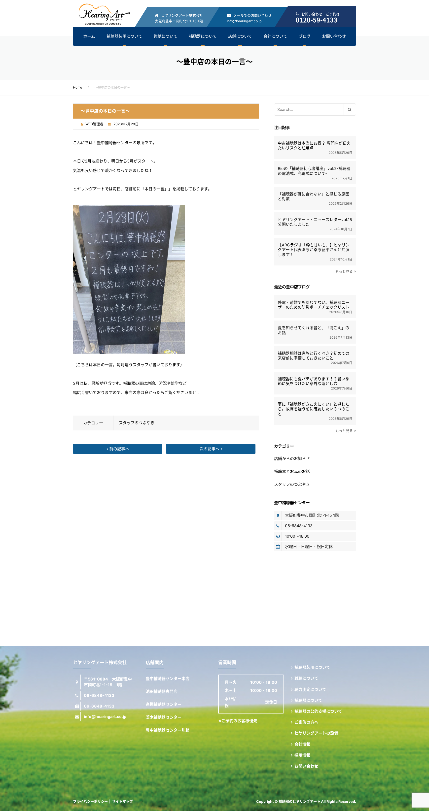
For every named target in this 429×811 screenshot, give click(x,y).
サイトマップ (122, 801)
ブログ (305, 36)
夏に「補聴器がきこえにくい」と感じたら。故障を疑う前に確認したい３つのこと (313, 409)
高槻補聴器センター (163, 704)
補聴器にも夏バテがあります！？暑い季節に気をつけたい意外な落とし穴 (313, 381)
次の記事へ (210, 448)
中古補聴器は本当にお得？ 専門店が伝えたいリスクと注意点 (314, 145)
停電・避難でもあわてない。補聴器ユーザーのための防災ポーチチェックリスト (313, 305)
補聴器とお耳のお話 (292, 471)
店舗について (240, 36)
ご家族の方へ (306, 722)
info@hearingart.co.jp (244, 21)
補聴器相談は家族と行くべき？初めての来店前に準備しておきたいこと (313, 355)
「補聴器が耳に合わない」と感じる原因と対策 (313, 196)
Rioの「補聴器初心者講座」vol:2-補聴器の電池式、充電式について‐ (314, 171)
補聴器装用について (124, 36)
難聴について (166, 36)
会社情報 (302, 744)
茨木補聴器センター (163, 717)
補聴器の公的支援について (318, 711)
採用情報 (302, 755)
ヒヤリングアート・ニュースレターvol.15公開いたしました (315, 222)
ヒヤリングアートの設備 (316, 733)
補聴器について (203, 36)
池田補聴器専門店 (162, 691)
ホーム (89, 36)
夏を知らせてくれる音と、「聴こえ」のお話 (313, 330)
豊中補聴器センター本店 (167, 678)
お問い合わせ (334, 36)
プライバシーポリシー (90, 801)
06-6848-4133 (299, 525)
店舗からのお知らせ (292, 458)
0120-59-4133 (316, 19)
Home (77, 87)
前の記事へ (118, 448)
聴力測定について (310, 689)
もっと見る (344, 271)
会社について (275, 36)
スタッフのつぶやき (136, 422)
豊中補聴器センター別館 (167, 730)
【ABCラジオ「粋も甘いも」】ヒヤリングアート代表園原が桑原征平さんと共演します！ (314, 250)
